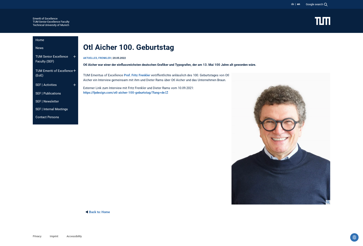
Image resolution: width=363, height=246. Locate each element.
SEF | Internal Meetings (52, 109)
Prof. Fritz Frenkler (137, 75)
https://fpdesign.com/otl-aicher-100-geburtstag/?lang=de (124, 93)
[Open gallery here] (280, 139)
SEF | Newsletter (47, 101)
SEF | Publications (48, 93)
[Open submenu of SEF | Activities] (74, 84)
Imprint (54, 236)
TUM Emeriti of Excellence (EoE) (54, 73)
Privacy (37, 236)
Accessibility (74, 236)
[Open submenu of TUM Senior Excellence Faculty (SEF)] (74, 56)
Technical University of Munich (51, 25)
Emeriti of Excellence (45, 18)
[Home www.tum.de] (322, 21)
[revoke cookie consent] (354, 237)
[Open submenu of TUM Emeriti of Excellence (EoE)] (74, 70)
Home (40, 40)
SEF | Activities (46, 85)
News (39, 48)
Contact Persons (47, 117)
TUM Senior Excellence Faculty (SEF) (52, 59)
